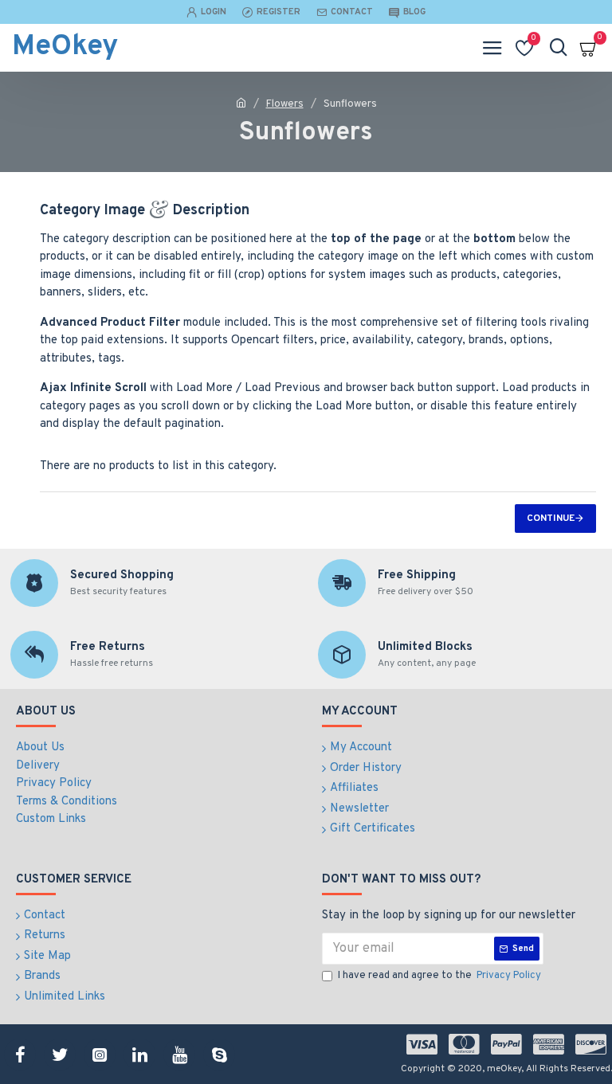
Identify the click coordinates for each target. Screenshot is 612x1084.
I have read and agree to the (439, 975)
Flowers (285, 104)
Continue (551, 518)
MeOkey (65, 47)
